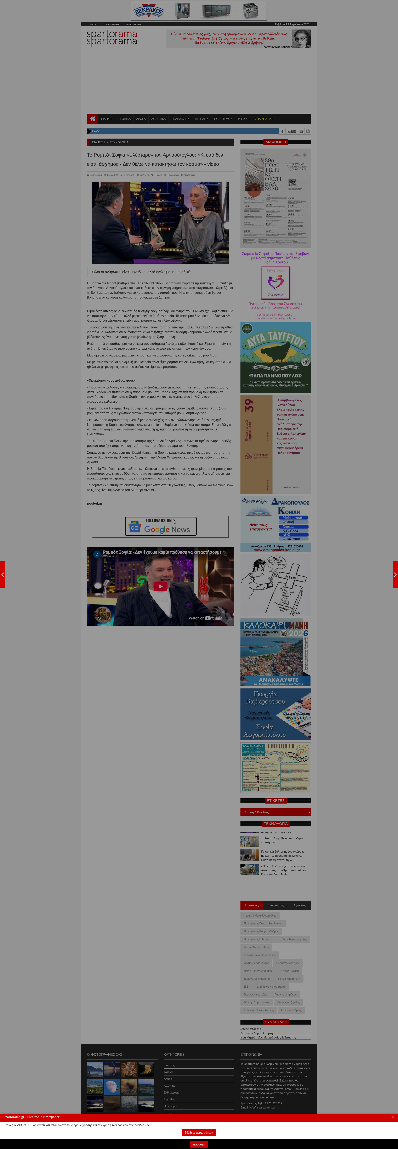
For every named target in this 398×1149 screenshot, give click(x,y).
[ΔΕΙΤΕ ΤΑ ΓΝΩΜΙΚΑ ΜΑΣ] (395, 574)
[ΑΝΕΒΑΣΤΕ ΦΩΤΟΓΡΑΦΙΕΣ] (2, 574)
